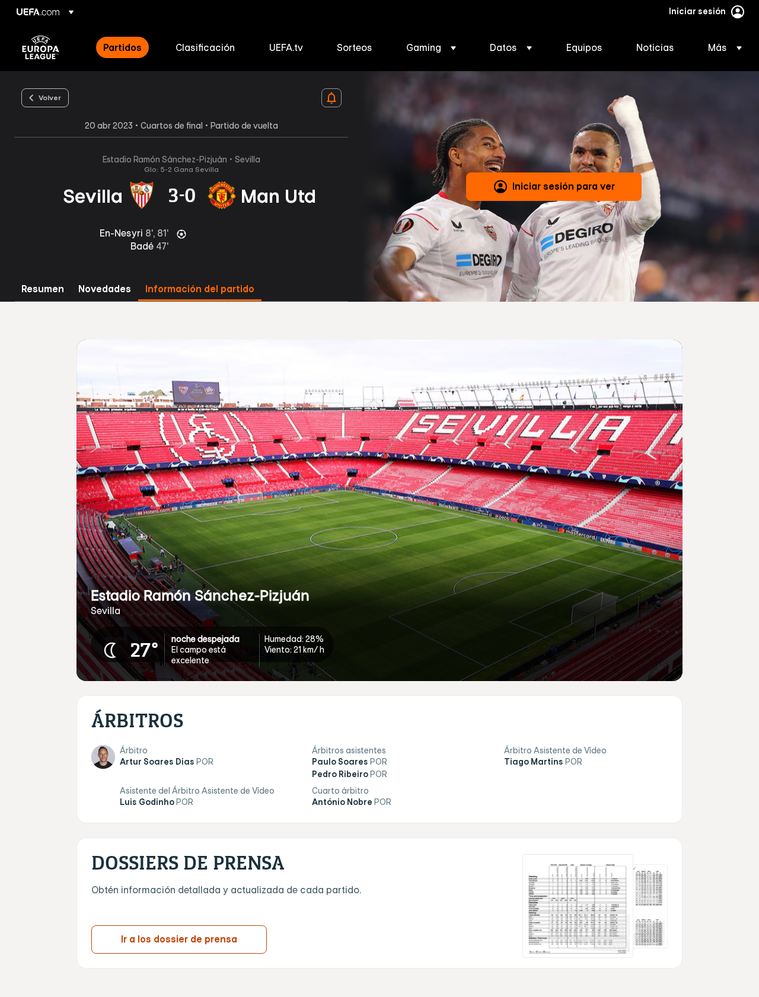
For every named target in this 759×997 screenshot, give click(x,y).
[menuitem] (124, 47)
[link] (122, 47)
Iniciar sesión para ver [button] (563, 186)
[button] (431, 47)
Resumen (42, 289)
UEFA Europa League (40, 47)
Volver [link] (50, 97)
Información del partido (199, 289)
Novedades (104, 289)
